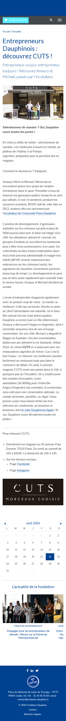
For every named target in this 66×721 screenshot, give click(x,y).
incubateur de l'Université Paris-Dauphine (30, 213)
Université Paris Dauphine (48, 7)
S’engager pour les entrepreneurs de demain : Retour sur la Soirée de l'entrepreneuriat (28, 634)
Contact (33, 709)
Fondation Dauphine (12, 7)
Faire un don (18, 20)
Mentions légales (32, 714)
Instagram (23, 470)
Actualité (16, 31)
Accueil (6, 31)
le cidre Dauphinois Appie (37, 410)
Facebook (23, 464)
